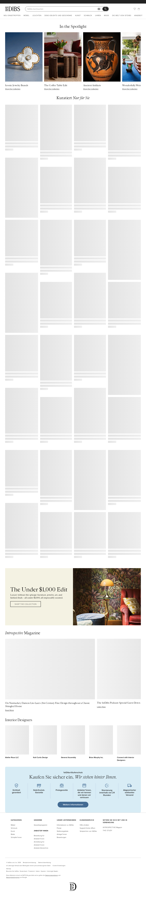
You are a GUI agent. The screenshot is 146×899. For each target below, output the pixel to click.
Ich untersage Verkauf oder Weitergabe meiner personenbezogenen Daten (28, 866)
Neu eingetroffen (12, 15)
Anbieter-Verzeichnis (41, 848)
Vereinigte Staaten (52, 871)
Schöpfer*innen (16, 837)
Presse (59, 828)
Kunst (78, 15)
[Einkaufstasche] (139, 9)
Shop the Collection (25, 604)
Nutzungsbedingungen (13, 877)
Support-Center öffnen (87, 828)
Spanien (43, 871)
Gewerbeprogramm (40, 825)
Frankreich (31, 871)
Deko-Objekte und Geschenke (58, 15)
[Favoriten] (135, 9)
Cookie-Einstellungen (59, 866)
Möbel (26, 15)
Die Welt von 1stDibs (121, 15)
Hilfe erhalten (84, 825)
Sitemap (8, 869)
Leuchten (37, 15)
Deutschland (23, 871)
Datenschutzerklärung (44, 862)
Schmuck (88, 15)
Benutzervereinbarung (29, 862)
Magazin (112, 827)
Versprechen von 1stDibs (88, 831)
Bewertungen (61, 837)
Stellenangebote (62, 831)
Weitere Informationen (73, 804)
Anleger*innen (62, 834)
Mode (106, 15)
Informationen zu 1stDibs (65, 825)
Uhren (98, 15)
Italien (38, 871)
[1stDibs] (12, 9)
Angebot (138, 15)
